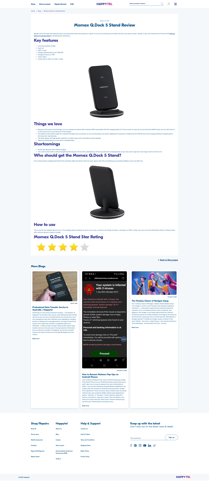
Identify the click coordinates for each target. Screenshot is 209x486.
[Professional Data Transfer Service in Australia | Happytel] (54, 286)
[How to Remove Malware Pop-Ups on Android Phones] (104, 319)
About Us (59, 429)
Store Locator (60, 445)
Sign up (171, 437)
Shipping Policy (85, 445)
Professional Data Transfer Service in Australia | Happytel (50, 308)
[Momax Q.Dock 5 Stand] (104, 91)
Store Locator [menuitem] (45, 4)
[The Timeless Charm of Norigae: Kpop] (154, 283)
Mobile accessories (37, 440)
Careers (58, 440)
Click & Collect (85, 434)
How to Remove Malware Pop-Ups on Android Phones (100, 375)
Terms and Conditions (88, 440)
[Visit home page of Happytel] (183, 477)
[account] (168, 4)
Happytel (26, 477)
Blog (57, 434)
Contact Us (84, 429)
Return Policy (85, 451)
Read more (35, 338)
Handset (33, 445)
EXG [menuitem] (72, 4)
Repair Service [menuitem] (60, 4)
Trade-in (58, 459)
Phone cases (35, 434)
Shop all (33, 429)
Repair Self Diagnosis (37, 451)
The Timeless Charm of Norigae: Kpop (150, 301)
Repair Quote (35, 456)
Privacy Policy (85, 456)
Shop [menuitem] (33, 4)
